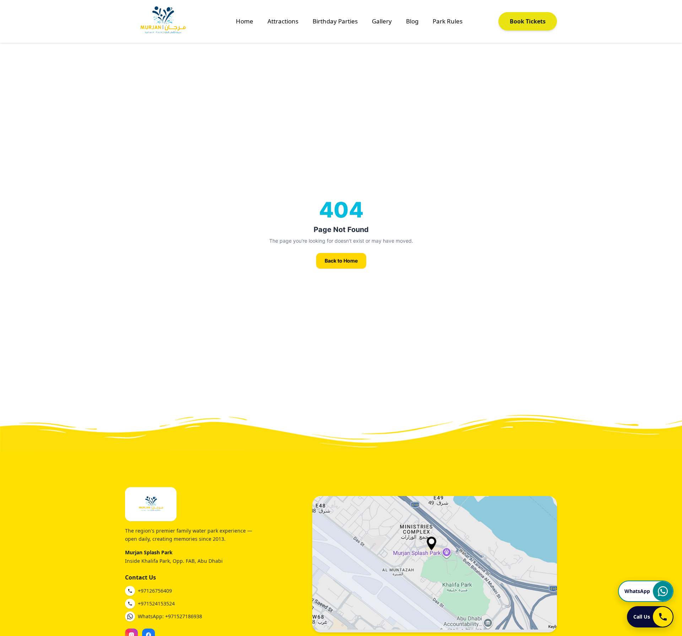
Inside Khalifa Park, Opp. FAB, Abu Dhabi (174, 560)
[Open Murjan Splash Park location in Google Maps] (434, 564)
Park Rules (447, 21)
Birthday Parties (335, 21)
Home (244, 21)
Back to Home (341, 261)
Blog (412, 21)
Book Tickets (528, 21)
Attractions (282, 21)
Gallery (382, 21)
